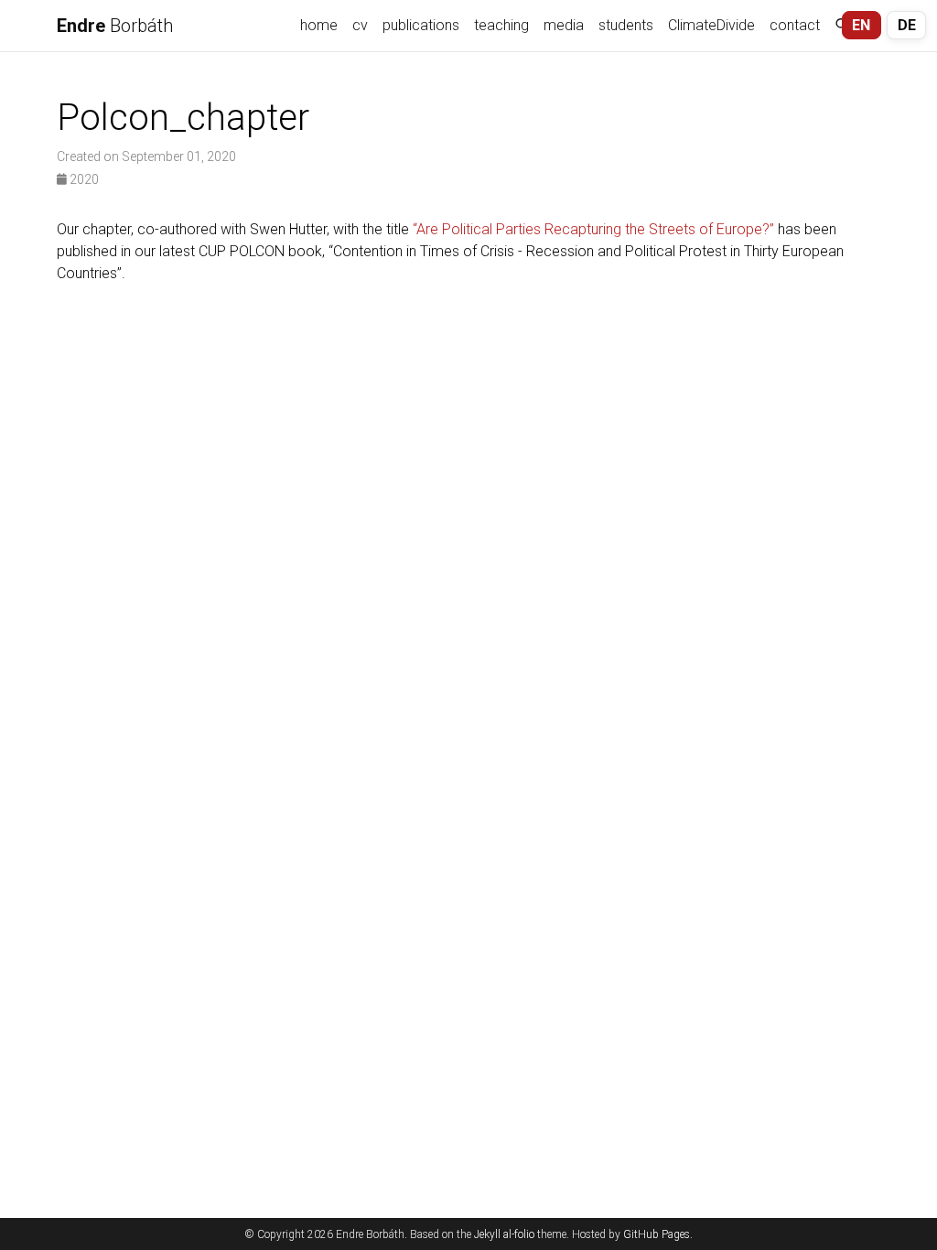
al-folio (518, 1234)
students (625, 25)
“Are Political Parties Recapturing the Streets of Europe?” (593, 229)
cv (360, 25)
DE (907, 25)
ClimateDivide (711, 25)
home (319, 25)
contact (795, 25)
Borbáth (115, 26)
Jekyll (487, 1234)
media (564, 25)
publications (420, 25)
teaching (501, 25)
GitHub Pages (656, 1234)
